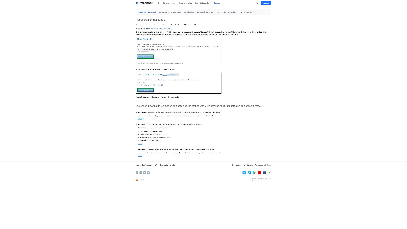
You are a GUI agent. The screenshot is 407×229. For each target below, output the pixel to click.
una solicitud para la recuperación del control (157, 28)
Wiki (156, 165)
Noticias (250, 165)
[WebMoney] (144, 3)
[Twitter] (137, 172)
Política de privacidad (257, 181)
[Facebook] (140, 172)
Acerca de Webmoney (144, 165)
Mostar (140, 119)
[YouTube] (148, 172)
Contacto (164, 165)
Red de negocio (238, 165)
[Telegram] (144, 172)
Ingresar (266, 3)
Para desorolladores (263, 165)
